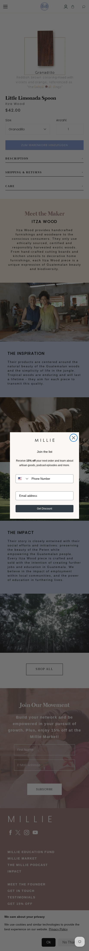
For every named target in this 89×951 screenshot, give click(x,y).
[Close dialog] (73, 438)
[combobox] (22, 479)
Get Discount (44, 508)
